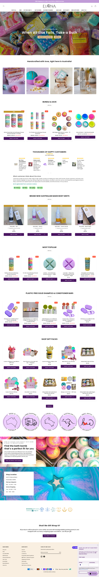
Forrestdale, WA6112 (11, 479)
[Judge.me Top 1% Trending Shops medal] (70, 509)
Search (23, 549)
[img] (49, 154)
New (20, 10)
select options (14, 138)
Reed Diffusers (75, 10)
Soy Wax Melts (28, 10)
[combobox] (80, 565)
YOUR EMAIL (92, 562)
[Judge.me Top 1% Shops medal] (64, 509)
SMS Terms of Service (26, 565)
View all (49, 105)
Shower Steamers (48, 10)
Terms (87, 569)
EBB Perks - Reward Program (28, 557)
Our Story (24, 551)
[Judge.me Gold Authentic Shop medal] (59, 509)
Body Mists (66, 10)
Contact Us (24, 553)
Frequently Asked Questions (28, 555)
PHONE (80, 562)
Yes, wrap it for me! (49, 535)
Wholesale (24, 561)
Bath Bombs (38, 10)
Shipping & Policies (26, 559)
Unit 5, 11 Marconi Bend (11, 477)
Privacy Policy (25, 563)
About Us (84, 10)
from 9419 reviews (49, 155)
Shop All (13, 10)
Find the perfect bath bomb (13, 460)
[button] (48, 173)
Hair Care (58, 10)
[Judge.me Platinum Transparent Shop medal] (53, 509)
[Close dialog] (97, 545)
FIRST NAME (82, 557)
